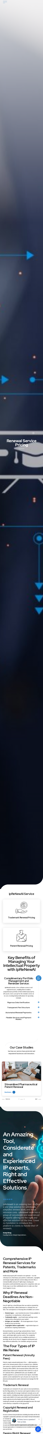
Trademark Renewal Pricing (21, 917)
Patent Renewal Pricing (21, 945)
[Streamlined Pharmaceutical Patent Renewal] (21, 1071)
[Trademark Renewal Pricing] (22, 908)
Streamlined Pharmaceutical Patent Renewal (21, 1086)
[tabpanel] (21, 1079)
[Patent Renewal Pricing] (22, 936)
